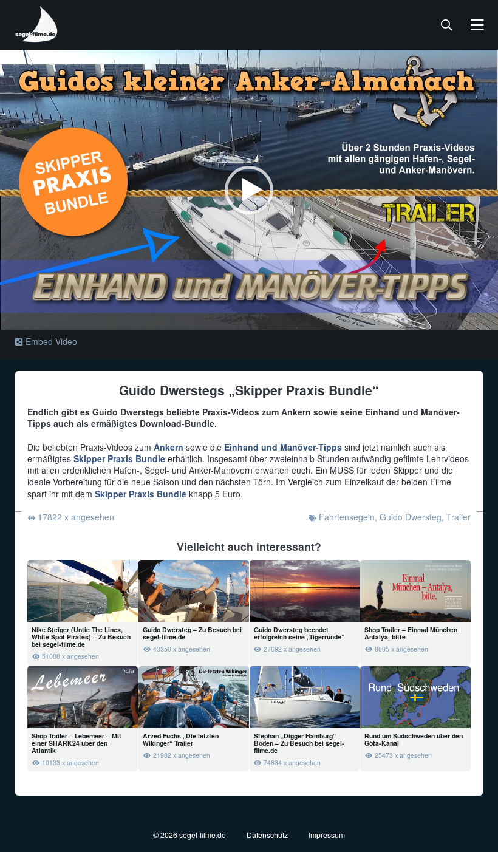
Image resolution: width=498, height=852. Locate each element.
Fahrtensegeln (347, 517)
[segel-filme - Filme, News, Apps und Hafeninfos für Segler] (37, 38)
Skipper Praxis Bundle (119, 458)
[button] (249, 190)
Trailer (458, 517)
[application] (249, 190)
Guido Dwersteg (411, 517)
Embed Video (51, 341)
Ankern (168, 447)
